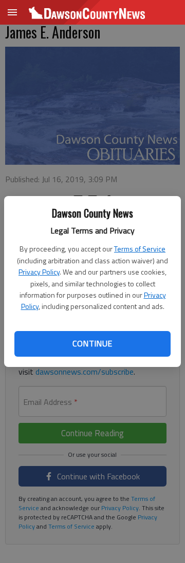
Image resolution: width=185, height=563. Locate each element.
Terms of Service (139, 248)
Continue (92, 343)
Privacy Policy (39, 271)
